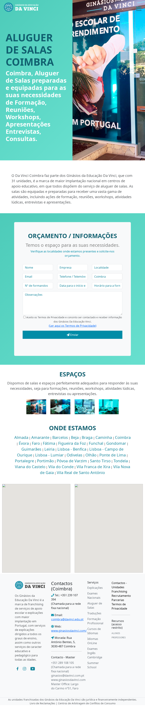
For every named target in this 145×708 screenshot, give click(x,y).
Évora (24, 443)
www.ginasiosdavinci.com (68, 680)
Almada (21, 437)
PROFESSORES (119, 637)
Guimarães (31, 449)
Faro (36, 443)
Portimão (45, 460)
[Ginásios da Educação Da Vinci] (30, 585)
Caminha (103, 437)
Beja (75, 437)
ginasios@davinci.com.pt (67, 675)
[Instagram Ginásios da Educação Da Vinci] (24, 668)
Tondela (121, 460)
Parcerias (118, 600)
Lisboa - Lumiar (49, 455)
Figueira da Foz (72, 443)
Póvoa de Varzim (72, 460)
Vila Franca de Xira (93, 466)
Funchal (96, 443)
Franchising (119, 591)
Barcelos (60, 437)
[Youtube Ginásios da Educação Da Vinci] (32, 668)
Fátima (49, 443)
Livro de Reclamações (42, 703)
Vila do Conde (61, 466)
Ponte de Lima (112, 455)
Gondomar (116, 443)
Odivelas (74, 455)
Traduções (94, 613)
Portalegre (24, 460)
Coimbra (123, 437)
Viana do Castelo (30, 466)
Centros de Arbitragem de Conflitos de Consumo (86, 703)
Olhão (90, 455)
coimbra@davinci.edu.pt (67, 619)
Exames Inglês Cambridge (94, 653)
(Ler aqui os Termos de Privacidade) (72, 326)
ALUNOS (116, 633)
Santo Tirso (100, 460)
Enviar (74, 335)
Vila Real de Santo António (81, 472)
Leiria (49, 449)
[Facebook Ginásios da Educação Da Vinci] (17, 668)
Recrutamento (121, 596)
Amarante (40, 437)
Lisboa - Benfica (71, 449)
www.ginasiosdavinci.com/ (69, 631)
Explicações (95, 588)
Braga (87, 437)
